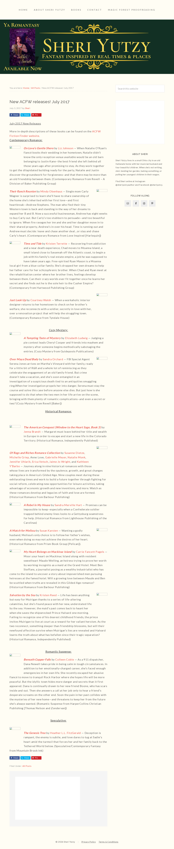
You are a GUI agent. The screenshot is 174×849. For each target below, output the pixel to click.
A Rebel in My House (37, 505)
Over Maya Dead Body (24, 359)
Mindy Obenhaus (51, 191)
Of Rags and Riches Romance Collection (35, 452)
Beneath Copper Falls (37, 659)
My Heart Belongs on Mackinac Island (48, 551)
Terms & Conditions (108, 841)
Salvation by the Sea (22, 595)
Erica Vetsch (40, 461)
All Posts (26, 766)
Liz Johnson (65, 148)
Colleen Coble (64, 659)
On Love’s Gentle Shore (39, 148)
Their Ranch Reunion (23, 191)
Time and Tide (33, 243)
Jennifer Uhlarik (20, 461)
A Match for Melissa (22, 530)
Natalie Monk (76, 457)
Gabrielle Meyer (55, 457)
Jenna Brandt (32, 431)
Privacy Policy (88, 841)
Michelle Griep (19, 457)
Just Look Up (18, 300)
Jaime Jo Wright (59, 461)
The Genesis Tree (35, 732)
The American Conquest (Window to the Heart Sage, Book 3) (62, 427)
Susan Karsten (49, 530)
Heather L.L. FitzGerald (65, 732)
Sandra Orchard (53, 359)
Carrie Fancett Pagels (90, 551)
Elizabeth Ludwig (76, 338)
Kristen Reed (48, 595)
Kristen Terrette (56, 243)
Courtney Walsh (40, 300)
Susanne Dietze (74, 452)
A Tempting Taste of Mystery (42, 338)
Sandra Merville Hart (68, 505)
